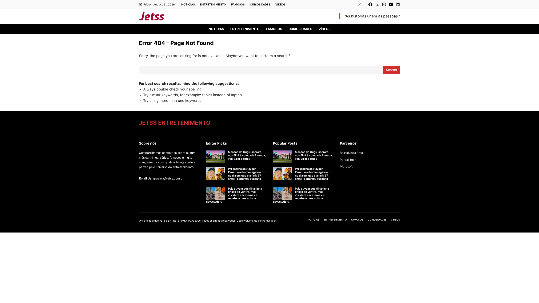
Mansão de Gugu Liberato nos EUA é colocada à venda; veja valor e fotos (247, 155)
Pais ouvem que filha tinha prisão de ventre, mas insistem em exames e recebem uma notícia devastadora (234, 195)
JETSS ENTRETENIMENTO (202, 16)
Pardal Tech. (269, 220)
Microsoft (346, 166)
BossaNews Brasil (352, 152)
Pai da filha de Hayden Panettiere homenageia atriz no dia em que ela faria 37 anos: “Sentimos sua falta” (246, 173)
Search (391, 70)
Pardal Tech (348, 159)
